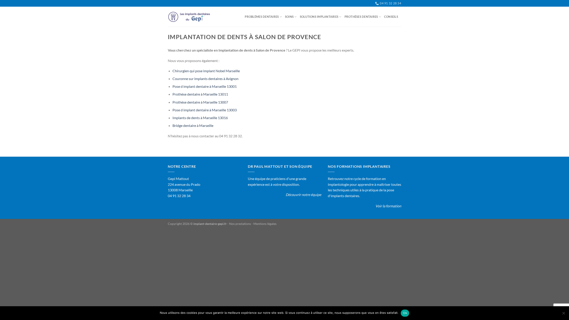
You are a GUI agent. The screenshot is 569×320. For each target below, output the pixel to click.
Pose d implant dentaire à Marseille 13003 (204, 110)
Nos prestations (240, 224)
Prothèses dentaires (361, 16)
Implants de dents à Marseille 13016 (200, 118)
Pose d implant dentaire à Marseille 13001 (204, 86)
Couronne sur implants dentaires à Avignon (205, 78)
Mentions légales (264, 224)
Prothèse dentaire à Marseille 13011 (200, 94)
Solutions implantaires (319, 16)
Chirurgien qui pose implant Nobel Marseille (206, 71)
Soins (289, 16)
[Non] (563, 314)
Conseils (391, 16)
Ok (405, 313)
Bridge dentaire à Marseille (192, 125)
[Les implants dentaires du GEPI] (190, 17)
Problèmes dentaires (262, 16)
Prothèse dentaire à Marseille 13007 (200, 102)
